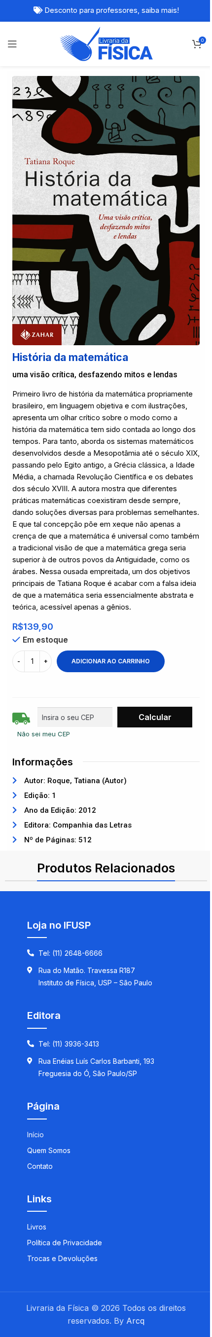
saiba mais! (160, 10)
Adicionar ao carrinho (110, 661)
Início (35, 1134)
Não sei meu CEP (43, 734)
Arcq (135, 1321)
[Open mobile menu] (12, 44)
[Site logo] (106, 43)
